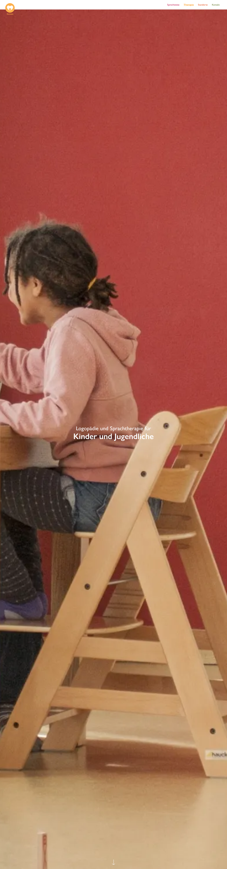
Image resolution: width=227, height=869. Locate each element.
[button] (10, 9)
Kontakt (216, 4)
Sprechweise (173, 4)
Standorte (203, 4)
